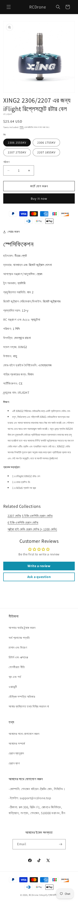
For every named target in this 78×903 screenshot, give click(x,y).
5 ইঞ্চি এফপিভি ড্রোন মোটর (37, 516)
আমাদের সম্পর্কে (17, 743)
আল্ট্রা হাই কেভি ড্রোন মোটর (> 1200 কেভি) (32, 529)
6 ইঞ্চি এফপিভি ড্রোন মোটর (23, 522)
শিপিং (22, 127)
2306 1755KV (46, 142)
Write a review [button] (39, 566)
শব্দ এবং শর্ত (15, 677)
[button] (8, 7)
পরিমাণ (6, 162)
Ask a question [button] (39, 576)
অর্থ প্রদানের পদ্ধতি (19, 638)
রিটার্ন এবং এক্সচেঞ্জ (18, 657)
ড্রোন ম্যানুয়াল (16, 753)
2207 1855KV (46, 152)
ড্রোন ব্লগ (14, 763)
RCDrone (34, 894)
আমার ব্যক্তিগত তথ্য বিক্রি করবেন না (29, 706)
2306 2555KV (17, 142)
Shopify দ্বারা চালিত (48, 894)
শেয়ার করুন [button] (14, 232)
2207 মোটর (14, 516)
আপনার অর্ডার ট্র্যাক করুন (22, 628)
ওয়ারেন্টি (13, 687)
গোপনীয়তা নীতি (17, 667)
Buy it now (39, 198)
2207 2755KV (17, 152)
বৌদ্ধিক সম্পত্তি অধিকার (22, 697)
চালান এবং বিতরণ (18, 647)
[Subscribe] (60, 844)
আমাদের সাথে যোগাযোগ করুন (24, 734)
